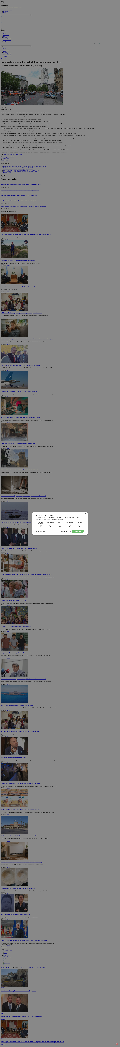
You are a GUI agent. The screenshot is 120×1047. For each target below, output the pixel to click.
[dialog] (60, 523)
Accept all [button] (78, 531)
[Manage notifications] (117, 1044)
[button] (40, 531)
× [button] (85, 513)
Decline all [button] (64, 531)
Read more (60, 519)
